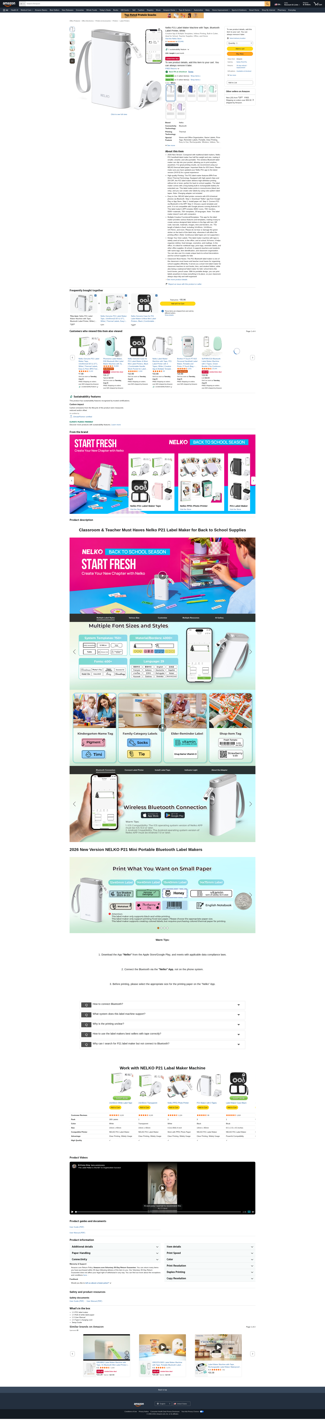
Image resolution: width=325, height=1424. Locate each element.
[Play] (72, 1212)
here (85, 1275)
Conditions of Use (131, 1411)
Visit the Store (135, 509)
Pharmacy (282, 10)
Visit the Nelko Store (173, 39)
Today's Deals (105, 10)
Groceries (80, 10)
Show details (169, 315)
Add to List (232, 83)
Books (115, 10)
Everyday (292, 10)
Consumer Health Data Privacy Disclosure (165, 1411)
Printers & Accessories (103, 21)
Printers (115, 21)
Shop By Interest (268, 10)
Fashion (141, 10)
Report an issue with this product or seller (185, 284)
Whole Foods (91, 10)
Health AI (14, 10)
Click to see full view (119, 114)
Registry (150, 10)
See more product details (177, 279)
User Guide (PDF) (77, 1227)
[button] (5, 10)
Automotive (198, 10)
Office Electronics (88, 21)
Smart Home (254, 10)
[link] (114, 303)
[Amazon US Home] (139, 1404)
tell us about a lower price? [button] (97, 1283)
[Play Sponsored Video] (162, 1347)
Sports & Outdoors (239, 10)
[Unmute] (253, 1211)
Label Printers (124, 21)
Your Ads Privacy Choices (190, 1411)
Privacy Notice (144, 1411)
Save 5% (169, 76)
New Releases (67, 10)
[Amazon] (9, 4)
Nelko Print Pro (242, 62)
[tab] (105, 618)
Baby (208, 10)
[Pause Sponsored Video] (127, 1353)
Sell (133, 10)
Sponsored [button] (73, 1330)
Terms (190, 72)
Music (158, 10)
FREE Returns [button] (171, 68)
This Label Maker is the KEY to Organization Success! (99, 1167)
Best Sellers (54, 10)
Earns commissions (98, 1165)
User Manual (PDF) (77, 1233)
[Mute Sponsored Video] (127, 1357)
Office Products (75, 21)
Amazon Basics (41, 10)
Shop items (195, 76)
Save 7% (169, 80)
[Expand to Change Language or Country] (169, 1404)
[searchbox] (145, 3)
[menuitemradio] (249, 1211)
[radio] (72, 29)
